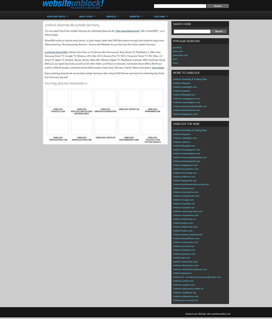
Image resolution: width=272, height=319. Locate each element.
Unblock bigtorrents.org (184, 180)
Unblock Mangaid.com (184, 94)
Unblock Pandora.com (184, 250)
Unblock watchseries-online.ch (188, 288)
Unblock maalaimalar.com (186, 215)
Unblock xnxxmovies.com (185, 242)
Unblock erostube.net (183, 207)
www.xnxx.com (180, 55)
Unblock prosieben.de (184, 203)
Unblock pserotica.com (184, 254)
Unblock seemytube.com (185, 261)
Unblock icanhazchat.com (185, 192)
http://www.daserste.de (127, 31)
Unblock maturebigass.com (186, 102)
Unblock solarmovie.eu (184, 219)
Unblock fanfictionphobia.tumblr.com (191, 184)
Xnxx (175, 63)
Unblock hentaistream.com (186, 196)
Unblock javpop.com (183, 223)
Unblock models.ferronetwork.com (190, 269)
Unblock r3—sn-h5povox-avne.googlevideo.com (197, 277)
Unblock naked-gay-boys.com (188, 211)
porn (175, 59)
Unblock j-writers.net (183, 281)
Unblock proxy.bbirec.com (186, 169)
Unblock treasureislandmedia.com (190, 106)
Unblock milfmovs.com (184, 176)
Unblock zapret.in (181, 91)
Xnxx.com (178, 51)
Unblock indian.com (183, 230)
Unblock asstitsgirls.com (185, 87)
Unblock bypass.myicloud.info (187, 234)
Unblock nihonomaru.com (185, 265)
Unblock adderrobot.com (185, 226)
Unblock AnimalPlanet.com (186, 238)
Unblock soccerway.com (185, 173)
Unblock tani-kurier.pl (183, 246)
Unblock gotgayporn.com (185, 114)
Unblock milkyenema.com (185, 296)
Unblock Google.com (183, 200)
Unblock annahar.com (184, 285)
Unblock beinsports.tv (183, 188)
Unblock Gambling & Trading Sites (190, 79)
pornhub (177, 47)
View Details (158, 67)
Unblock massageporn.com (186, 98)
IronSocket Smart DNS (56, 52)
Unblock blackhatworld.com (186, 110)
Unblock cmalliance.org (184, 292)
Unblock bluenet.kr (182, 273)
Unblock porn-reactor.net (185, 300)
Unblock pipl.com (181, 257)
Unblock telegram (181, 83)
